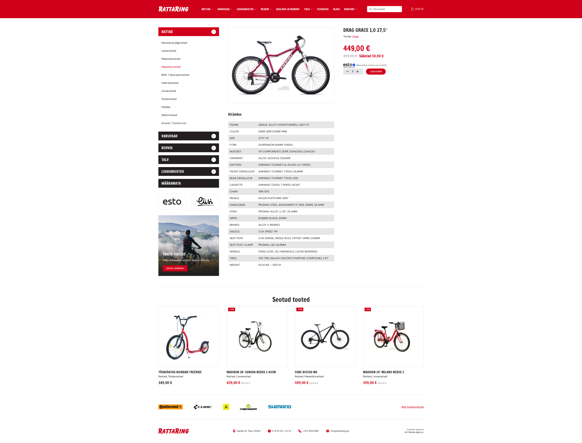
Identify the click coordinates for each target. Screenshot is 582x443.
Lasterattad (168, 51)
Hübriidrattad (169, 83)
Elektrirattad (169, 115)
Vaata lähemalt (175, 268)
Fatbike (165, 107)
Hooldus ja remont (288, 9)
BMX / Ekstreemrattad (175, 75)
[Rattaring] (173, 9)
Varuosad (223, 9)
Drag (355, 36)
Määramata (171, 183)
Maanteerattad (170, 59)
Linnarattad (168, 91)
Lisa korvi (376, 71)
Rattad (206, 9)
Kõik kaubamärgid (412, 407)
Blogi (336, 9)
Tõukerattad (168, 99)
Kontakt (349, 9)
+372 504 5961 (311, 431)
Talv (307, 9)
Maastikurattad (171, 67)
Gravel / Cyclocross (173, 123)
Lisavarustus (245, 9)
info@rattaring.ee (340, 431)
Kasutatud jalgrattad (174, 43)
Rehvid (265, 9)
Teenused (323, 9)
